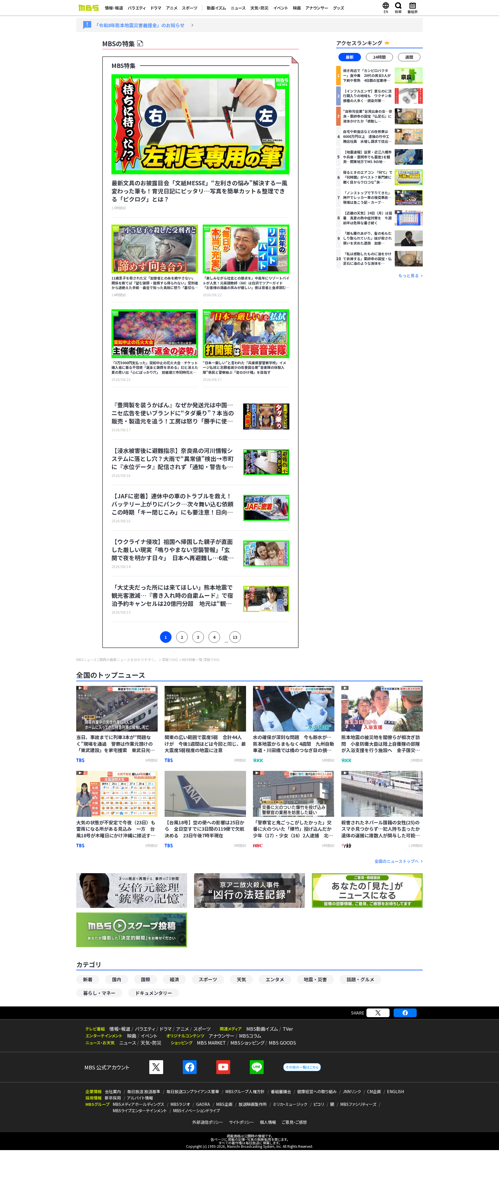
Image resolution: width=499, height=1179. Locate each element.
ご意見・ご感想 (294, 1122)
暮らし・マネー (99, 992)
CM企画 (374, 1091)
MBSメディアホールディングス (138, 1104)
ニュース (238, 8)
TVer (288, 1028)
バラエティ (137, 8)
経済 (174, 979)
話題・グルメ (360, 979)
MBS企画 (224, 1104)
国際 (145, 979)
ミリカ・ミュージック (290, 1104)
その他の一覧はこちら (302, 1067)
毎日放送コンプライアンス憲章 (192, 1091)
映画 (297, 8)
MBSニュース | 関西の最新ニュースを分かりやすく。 (117, 659)
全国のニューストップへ (397, 861)
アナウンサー (317, 8)
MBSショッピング (247, 1042)
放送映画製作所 (253, 1104)
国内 (116, 979)
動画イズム (216, 8)
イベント (280, 8)
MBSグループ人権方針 (245, 1091)
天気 (241, 979)
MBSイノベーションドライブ (196, 1110)
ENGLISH (395, 1091)
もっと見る (409, 275)
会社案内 (113, 1091)
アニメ (171, 8)
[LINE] (257, 1067)
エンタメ (275, 979)
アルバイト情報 (140, 1098)
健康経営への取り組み (317, 1091)
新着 (87, 979)
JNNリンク (352, 1091)
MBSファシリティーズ (358, 1104)
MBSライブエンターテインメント (140, 1110)
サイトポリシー (241, 1122)
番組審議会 (281, 1091)
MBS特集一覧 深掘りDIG (200, 659)
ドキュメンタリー (153, 992)
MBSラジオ (180, 1104)
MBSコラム (250, 1035)
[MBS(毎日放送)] (88, 8)
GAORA (203, 1104)
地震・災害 (315, 979)
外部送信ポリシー (207, 1122)
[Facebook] (405, 1012)
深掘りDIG (170, 659)
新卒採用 (113, 1098)
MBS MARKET (211, 1042)
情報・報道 (114, 8)
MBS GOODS (282, 1042)
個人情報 (268, 1122)
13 (235, 637)
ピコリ (318, 1104)
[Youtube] (223, 1067)
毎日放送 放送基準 (143, 1091)
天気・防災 (259, 8)
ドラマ (155, 8)
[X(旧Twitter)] (378, 1012)
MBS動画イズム (262, 1028)
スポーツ (189, 8)
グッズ (338, 8)
